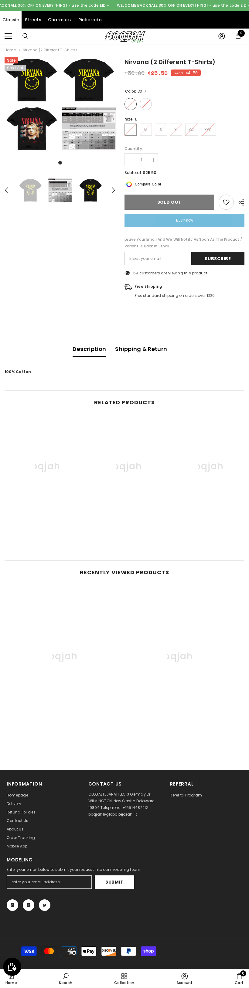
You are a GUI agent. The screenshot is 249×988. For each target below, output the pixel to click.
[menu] (8, 36)
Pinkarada (90, 20)
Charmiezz (60, 20)
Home (10, 50)
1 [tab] (60, 163)
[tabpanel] (31, 104)
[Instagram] (12, 905)
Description (89, 349)
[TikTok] (28, 905)
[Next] (113, 190)
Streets (33, 20)
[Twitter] (44, 905)
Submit (114, 882)
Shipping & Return (141, 349)
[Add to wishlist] (226, 202)
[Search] (25, 36)
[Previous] (6, 190)
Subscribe (218, 259)
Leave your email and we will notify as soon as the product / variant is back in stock (183, 243)
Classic (10, 20)
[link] (43, 523)
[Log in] (222, 36)
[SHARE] (239, 202)
